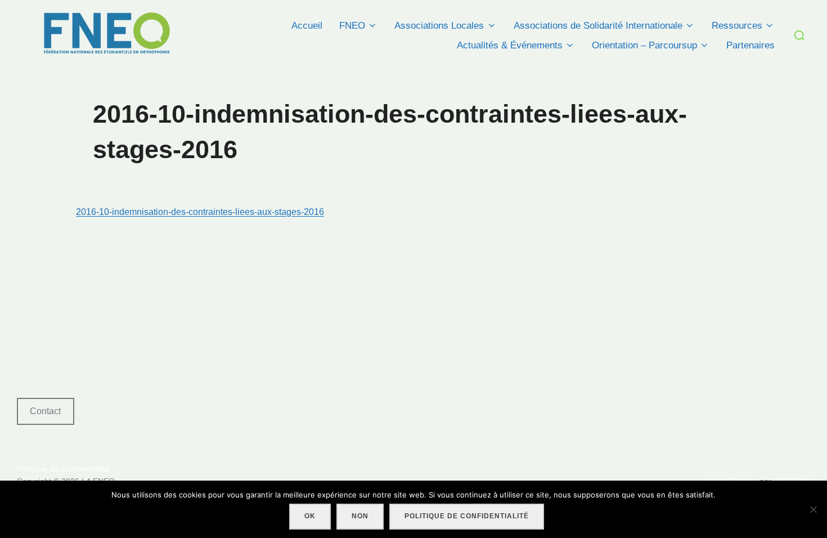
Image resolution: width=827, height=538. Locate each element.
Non (360, 516)
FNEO (352, 25)
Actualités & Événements (510, 45)
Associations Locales (439, 25)
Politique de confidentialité (63, 468)
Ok (310, 516)
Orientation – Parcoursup (644, 45)
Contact (45, 411)
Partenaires (750, 45)
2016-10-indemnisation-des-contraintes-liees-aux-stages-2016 (200, 212)
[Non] (813, 509)
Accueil (306, 25)
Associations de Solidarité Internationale (598, 25)
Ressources (737, 25)
